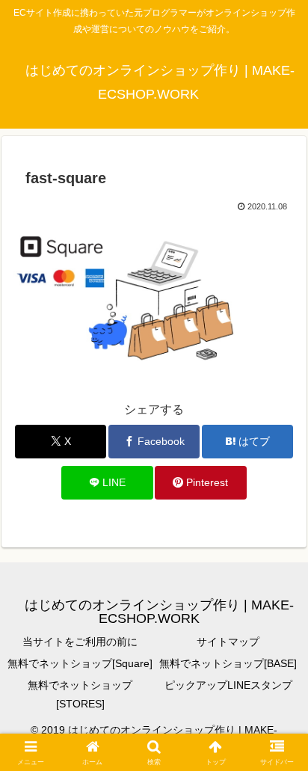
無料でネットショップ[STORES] (80, 694)
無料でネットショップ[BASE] (228, 663)
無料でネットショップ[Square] (80, 663)
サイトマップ (228, 642)
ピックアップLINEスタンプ (228, 685)
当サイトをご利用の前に (80, 642)
